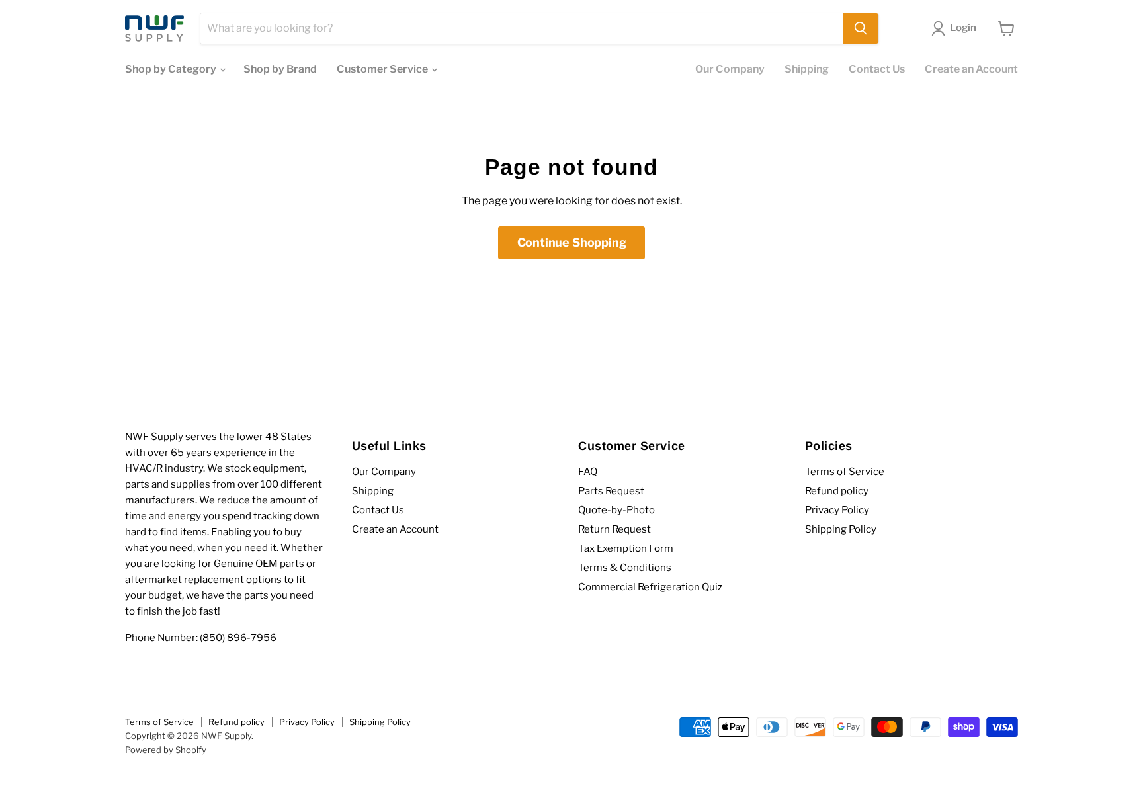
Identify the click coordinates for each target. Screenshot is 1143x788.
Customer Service (383, 69)
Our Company (730, 69)
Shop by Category (171, 69)
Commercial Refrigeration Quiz (650, 587)
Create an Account (971, 69)
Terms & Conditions (624, 568)
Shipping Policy (840, 529)
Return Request (614, 529)
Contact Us (877, 69)
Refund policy (836, 491)
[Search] (860, 28)
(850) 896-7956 (238, 638)
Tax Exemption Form (625, 548)
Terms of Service (844, 472)
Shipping (806, 69)
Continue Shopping (571, 242)
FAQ (587, 472)
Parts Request (611, 491)
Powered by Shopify (165, 749)
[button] (956, 28)
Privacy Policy (837, 510)
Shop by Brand (280, 69)
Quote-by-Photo (616, 510)
